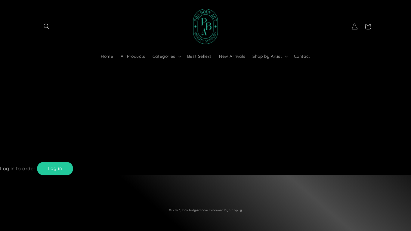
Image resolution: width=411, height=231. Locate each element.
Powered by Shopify (225, 210)
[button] (46, 26)
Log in (55, 168)
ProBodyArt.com (195, 210)
